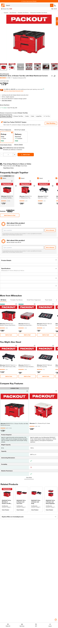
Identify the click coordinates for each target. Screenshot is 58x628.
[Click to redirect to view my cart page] (55, 5)
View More (29, 477)
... (1, 12)
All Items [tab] (3, 300)
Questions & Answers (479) (19, 77)
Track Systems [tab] (49, 300)
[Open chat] (57, 21)
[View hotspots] (29, 66)
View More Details (6, 100)
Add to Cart (26, 154)
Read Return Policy (8, 168)
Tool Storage (13, 12)
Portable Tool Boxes (23, 12)
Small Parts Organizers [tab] (34, 300)
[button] (29, 260)
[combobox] (27, 5)
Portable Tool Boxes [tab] (16, 300)
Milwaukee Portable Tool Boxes (38, 12)
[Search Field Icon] (51, 5)
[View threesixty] (20, 66)
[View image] (3, 66)
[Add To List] (52, 76)
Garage (6, 12)
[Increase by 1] (14, 154)
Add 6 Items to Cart (9, 215)
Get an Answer (50, 230)
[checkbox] (19, 178)
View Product (5, 509)
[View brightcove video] (46, 66)
